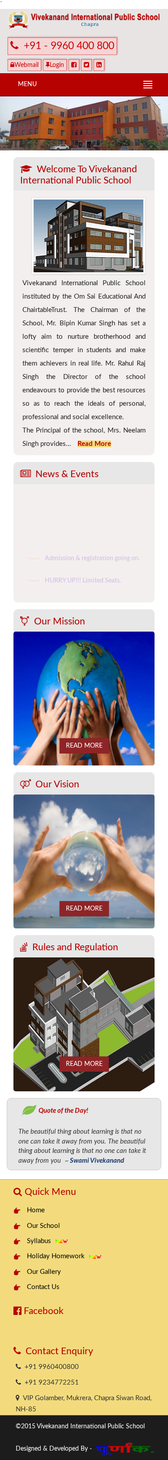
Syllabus (41, 1241)
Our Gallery (44, 1272)
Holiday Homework (57, 1256)
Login (57, 65)
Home (36, 1210)
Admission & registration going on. (92, 556)
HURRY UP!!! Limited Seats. (83, 578)
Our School (43, 1226)
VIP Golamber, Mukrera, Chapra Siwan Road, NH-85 (83, 1404)
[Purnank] (125, 1446)
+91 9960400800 (50, 1367)
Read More (84, 746)
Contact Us (43, 1287)
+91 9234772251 (50, 1382)
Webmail (26, 65)
